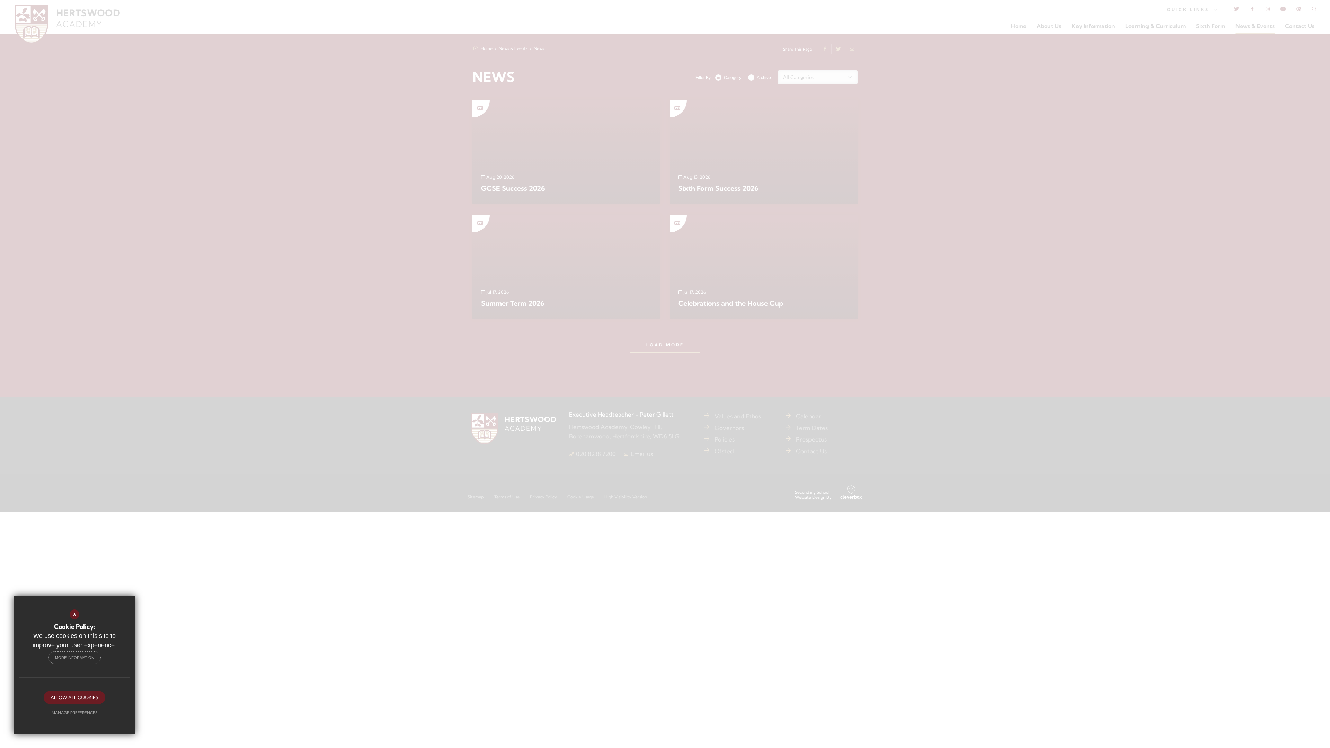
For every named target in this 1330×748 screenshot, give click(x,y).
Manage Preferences (74, 712)
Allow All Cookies (74, 697)
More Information (74, 658)
